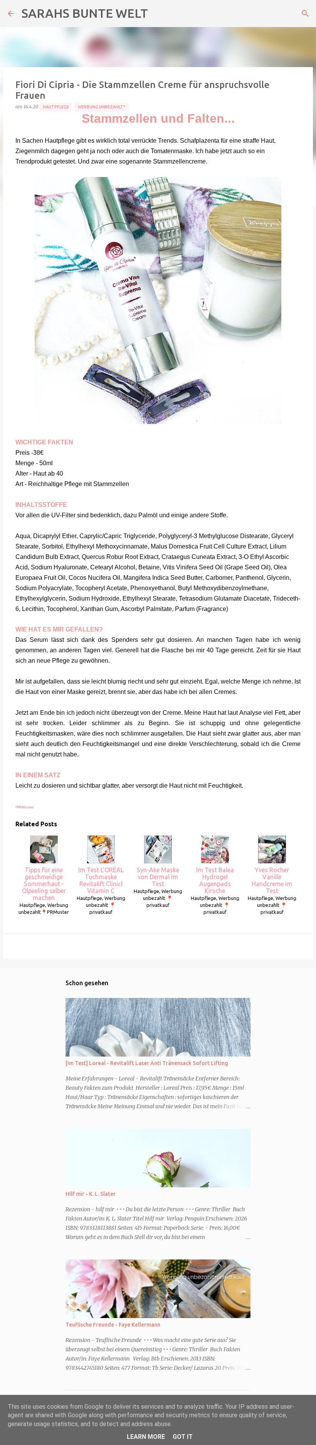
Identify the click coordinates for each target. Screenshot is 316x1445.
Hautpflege (56, 107)
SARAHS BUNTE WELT (85, 13)
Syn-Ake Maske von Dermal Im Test (158, 876)
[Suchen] (305, 13)
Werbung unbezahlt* (101, 107)
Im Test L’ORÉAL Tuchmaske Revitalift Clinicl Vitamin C (101, 880)
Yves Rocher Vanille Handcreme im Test (272, 880)
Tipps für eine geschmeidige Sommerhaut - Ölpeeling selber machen (44, 883)
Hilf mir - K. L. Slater (91, 1194)
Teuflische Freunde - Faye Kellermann (113, 1325)
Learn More (146, 1436)
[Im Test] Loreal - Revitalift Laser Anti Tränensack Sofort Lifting (147, 1063)
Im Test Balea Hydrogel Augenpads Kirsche (215, 880)
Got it (183, 1436)
